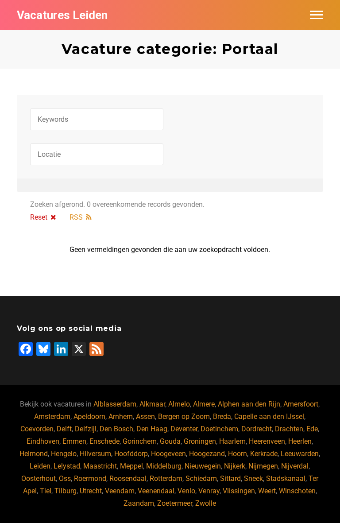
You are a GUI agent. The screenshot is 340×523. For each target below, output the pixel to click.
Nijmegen (263, 466)
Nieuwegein (203, 466)
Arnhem (120, 416)
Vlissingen (239, 491)
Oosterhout (38, 478)
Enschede (104, 441)
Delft (64, 429)
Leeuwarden (300, 453)
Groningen (200, 441)
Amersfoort (300, 404)
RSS (76, 217)
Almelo (179, 404)
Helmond (33, 453)
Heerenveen (267, 441)
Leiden (40, 466)
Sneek (253, 478)
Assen (145, 416)
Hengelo (64, 453)
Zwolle (205, 503)
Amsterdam (52, 416)
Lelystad (67, 466)
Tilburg (65, 491)
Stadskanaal (285, 478)
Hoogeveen (168, 453)
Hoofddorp (131, 453)
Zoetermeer (174, 503)
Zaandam (139, 503)
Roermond (90, 478)
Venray (209, 491)
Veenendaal (156, 491)
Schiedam (201, 478)
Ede (312, 429)
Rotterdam (166, 478)
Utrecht (91, 491)
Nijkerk (234, 466)
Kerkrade (264, 453)
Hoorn (237, 453)
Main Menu (316, 15)
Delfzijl (86, 429)
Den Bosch (116, 429)
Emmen (74, 441)
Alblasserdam (114, 404)
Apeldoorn (89, 416)
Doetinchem (219, 429)
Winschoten (297, 491)
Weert (267, 491)
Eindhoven (43, 441)
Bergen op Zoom (184, 416)
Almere (204, 404)
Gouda (170, 441)
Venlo (186, 491)
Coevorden (37, 429)
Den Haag (151, 429)
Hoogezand (207, 453)
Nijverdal (295, 466)
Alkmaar (152, 404)
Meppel (131, 466)
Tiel (45, 491)
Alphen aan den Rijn (249, 404)
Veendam (120, 491)
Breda (222, 416)
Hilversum (95, 453)
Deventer (183, 429)
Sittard (230, 478)
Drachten (289, 429)
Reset (38, 217)
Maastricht (100, 466)
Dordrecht (256, 429)
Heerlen (300, 441)
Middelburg (164, 466)
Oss (65, 478)
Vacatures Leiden (62, 15)
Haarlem (232, 441)
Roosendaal (128, 478)
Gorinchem (140, 441)
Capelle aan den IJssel (269, 416)
